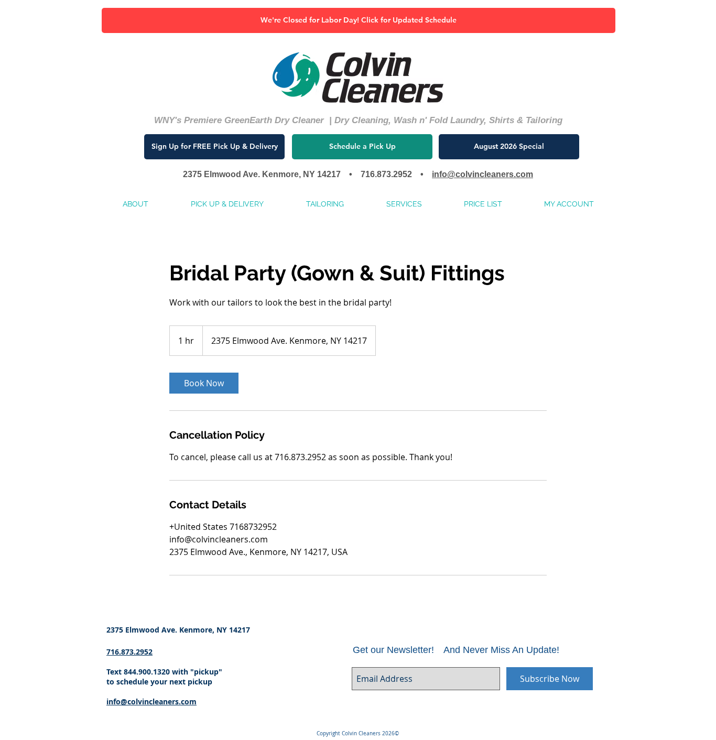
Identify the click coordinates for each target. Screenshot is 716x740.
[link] (203, 383)
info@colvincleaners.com (482, 174)
